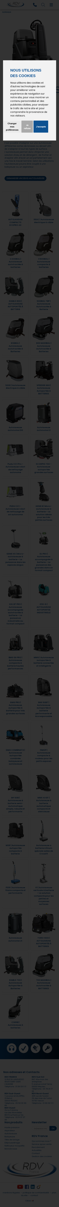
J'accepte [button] (41, 126)
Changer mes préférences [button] (12, 126)
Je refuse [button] (27, 127)
